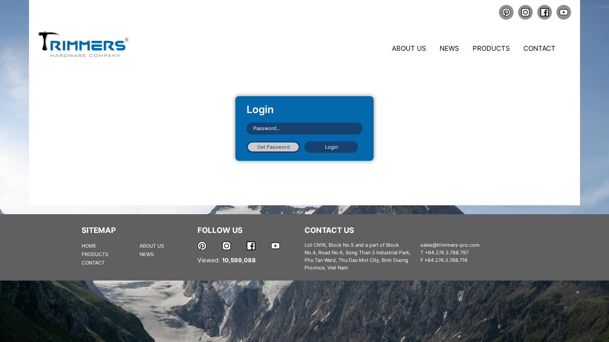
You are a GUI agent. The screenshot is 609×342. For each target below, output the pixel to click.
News (449, 48)
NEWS (147, 254)
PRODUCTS (95, 254)
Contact (539, 48)
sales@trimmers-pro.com (450, 245)
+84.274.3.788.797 (447, 252)
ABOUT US (152, 246)
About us (409, 48)
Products (491, 48)
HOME (89, 246)
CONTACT (93, 263)
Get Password (273, 147)
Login (331, 147)
